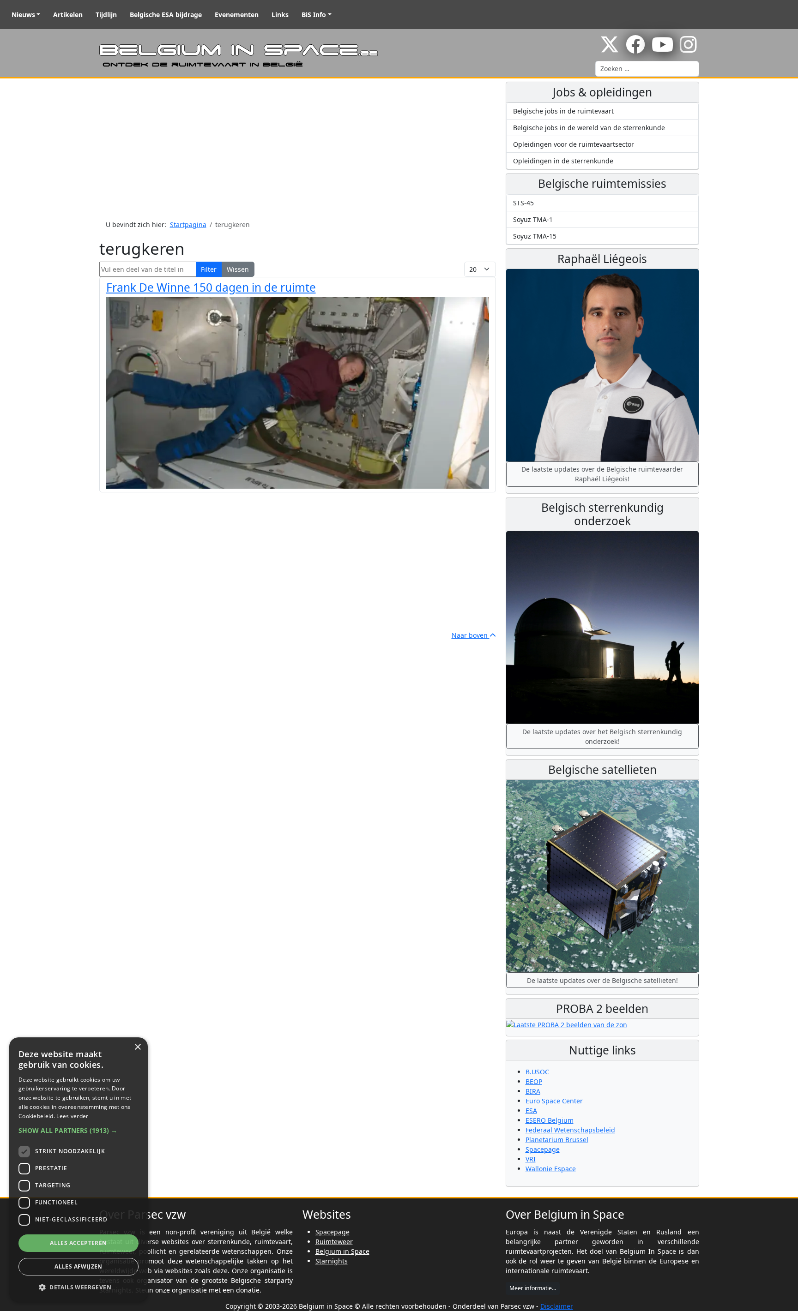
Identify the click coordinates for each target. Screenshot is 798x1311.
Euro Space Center (554, 1100)
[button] (78, 1130)
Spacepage (543, 1149)
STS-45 (523, 202)
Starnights (331, 1261)
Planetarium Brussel (557, 1139)
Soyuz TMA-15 (534, 236)
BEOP (534, 1081)
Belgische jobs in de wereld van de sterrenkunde (589, 127)
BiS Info (314, 14)
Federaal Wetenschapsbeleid (570, 1129)
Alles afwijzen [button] (78, 1266)
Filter (209, 269)
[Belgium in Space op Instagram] (688, 49)
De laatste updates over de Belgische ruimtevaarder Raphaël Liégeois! (602, 474)
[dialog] (78, 1169)
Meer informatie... (532, 1288)
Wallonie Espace (551, 1168)
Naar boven (471, 635)
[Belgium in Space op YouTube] (662, 49)
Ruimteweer (334, 1241)
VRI (531, 1159)
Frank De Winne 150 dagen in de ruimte (211, 287)
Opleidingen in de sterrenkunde (563, 160)
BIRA (533, 1091)
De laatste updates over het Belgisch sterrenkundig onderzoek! (602, 736)
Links (280, 14)
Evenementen (237, 14)
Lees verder (72, 1116)
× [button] (137, 1047)
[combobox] (647, 69)
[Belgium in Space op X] (609, 49)
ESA (531, 1110)
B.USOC (537, 1071)
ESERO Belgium (550, 1120)
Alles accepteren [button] (78, 1243)
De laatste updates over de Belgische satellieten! (602, 980)
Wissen (238, 269)
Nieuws (23, 14)
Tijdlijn (106, 14)
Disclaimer (556, 1306)
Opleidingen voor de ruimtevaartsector (573, 144)
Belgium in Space (342, 1251)
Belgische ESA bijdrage (166, 14)
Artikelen (68, 14)
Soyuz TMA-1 (533, 219)
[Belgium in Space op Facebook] (635, 49)
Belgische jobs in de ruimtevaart (563, 111)
